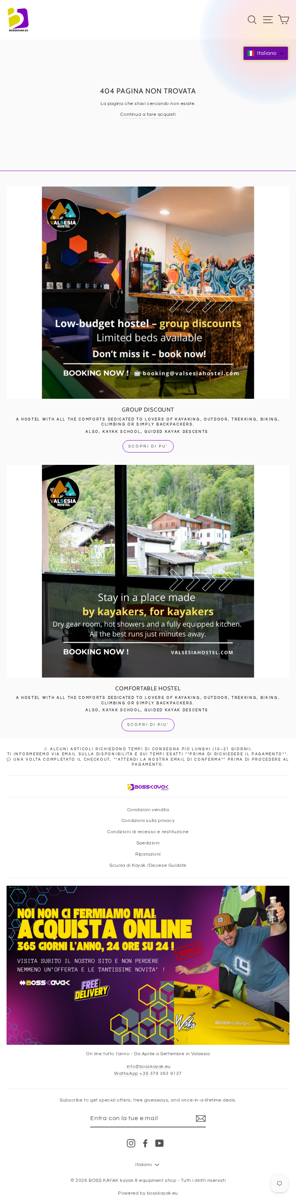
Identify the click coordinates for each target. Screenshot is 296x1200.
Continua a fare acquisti (147, 114)
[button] (266, 53)
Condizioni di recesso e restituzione (147, 831)
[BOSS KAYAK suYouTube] (159, 1143)
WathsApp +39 (132, 1073)
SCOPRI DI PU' (148, 446)
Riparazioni (148, 854)
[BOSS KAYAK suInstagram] (131, 1143)
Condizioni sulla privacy (148, 820)
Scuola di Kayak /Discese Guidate (148, 865)
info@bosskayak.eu (148, 1066)
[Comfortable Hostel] (148, 571)
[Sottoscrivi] (201, 1118)
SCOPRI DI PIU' (148, 725)
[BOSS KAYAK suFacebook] (145, 1143)
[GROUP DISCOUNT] (148, 292)
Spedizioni (148, 843)
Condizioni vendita (148, 809)
